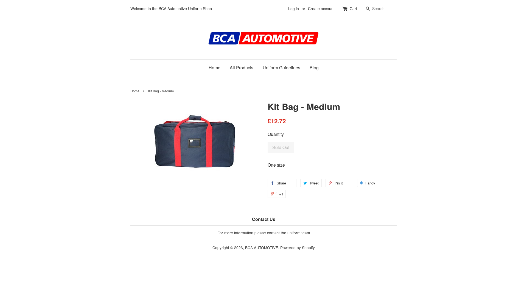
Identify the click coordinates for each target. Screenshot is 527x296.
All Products (241, 67)
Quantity (276, 134)
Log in (293, 8)
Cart (353, 8)
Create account (321, 8)
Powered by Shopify (297, 247)
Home (214, 67)
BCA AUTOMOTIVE (261, 247)
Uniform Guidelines (281, 67)
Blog (314, 67)
